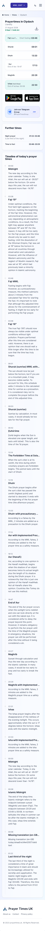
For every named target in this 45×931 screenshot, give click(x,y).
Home (6, 15)
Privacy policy (26, 914)
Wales (14, 15)
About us (6, 914)
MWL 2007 (17, 5)
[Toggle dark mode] (35, 5)
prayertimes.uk (16, 923)
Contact (15, 914)
